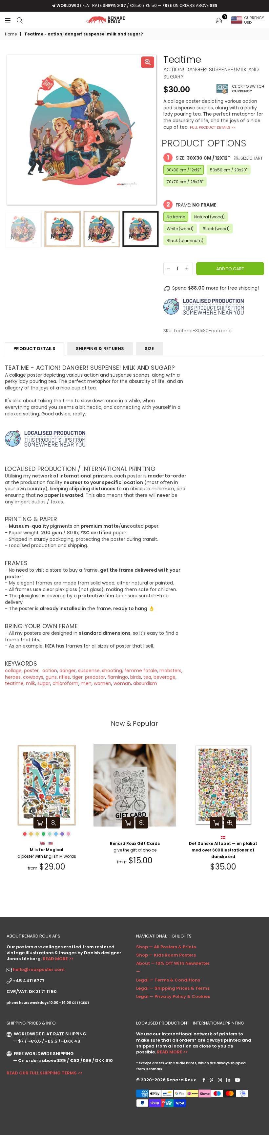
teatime (14, 683)
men (86, 683)
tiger (77, 677)
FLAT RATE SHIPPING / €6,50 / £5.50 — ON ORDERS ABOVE (136, 5)
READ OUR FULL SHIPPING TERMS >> (44, 1073)
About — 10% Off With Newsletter (173, 963)
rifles (64, 677)
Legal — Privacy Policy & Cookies (173, 996)
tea (147, 677)
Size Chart (251, 158)
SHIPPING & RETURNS (100, 348)
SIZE (149, 348)
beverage (165, 677)
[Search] (20, 20)
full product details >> (212, 127)
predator (95, 677)
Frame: (191, 204)
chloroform (65, 683)
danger (67, 670)
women (102, 683)
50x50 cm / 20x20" (228, 170)
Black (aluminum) (185, 240)
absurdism (145, 683)
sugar (43, 683)
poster (31, 670)
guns (51, 677)
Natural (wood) (209, 217)
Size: (215, 157)
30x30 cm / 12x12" (184, 170)
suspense (89, 670)
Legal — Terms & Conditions (168, 980)
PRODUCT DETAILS (34, 348)
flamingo (117, 677)
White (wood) (180, 229)
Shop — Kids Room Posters (166, 955)
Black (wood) (216, 229)
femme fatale (140, 670)
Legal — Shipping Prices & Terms (173, 988)
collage (13, 670)
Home (11, 34)
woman (122, 683)
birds (135, 677)
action (49, 670)
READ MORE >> (58, 959)
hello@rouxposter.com (39, 969)
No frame (176, 217)
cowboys (33, 677)
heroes (13, 677)
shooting (112, 670)
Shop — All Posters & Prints (166, 947)
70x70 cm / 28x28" (185, 182)
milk (30, 683)
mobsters (170, 670)
